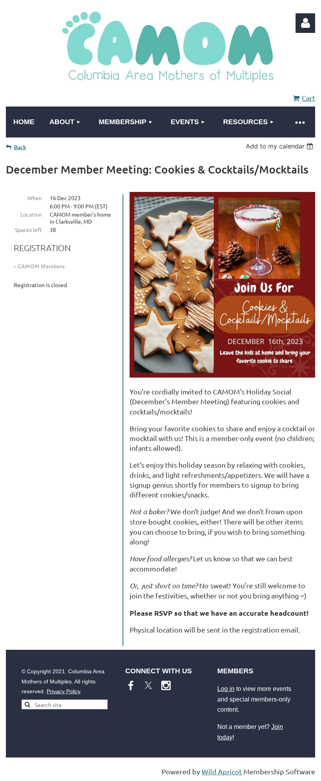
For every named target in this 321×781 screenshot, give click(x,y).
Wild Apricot (222, 771)
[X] (148, 685)
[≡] (299, 122)
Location (31, 214)
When (34, 197)
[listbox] (280, 146)
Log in (225, 688)
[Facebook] (130, 685)
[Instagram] (165, 685)
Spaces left (28, 229)
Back (20, 147)
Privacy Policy (64, 691)
